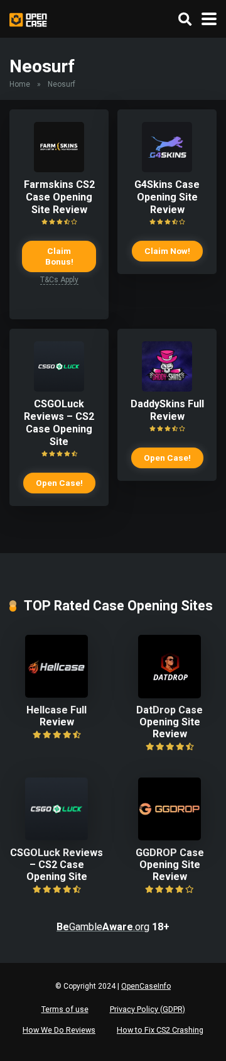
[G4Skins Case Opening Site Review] (167, 169)
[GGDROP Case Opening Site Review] (169, 837)
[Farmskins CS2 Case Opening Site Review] (59, 169)
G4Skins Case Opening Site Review (167, 197)
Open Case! (59, 483)
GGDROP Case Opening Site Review (170, 864)
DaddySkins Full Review (167, 410)
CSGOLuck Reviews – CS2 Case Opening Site (59, 423)
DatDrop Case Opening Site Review (169, 722)
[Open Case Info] (28, 18)
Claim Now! (167, 251)
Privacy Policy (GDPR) (147, 1009)
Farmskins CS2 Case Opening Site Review (59, 197)
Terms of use (65, 1009)
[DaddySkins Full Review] (167, 388)
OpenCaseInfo (146, 986)
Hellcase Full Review (56, 716)
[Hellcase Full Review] (56, 694)
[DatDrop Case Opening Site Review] (169, 695)
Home (19, 84)
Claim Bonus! (59, 256)
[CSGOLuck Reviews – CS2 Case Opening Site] (59, 388)
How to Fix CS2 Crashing (160, 1030)
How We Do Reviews (59, 1030)
